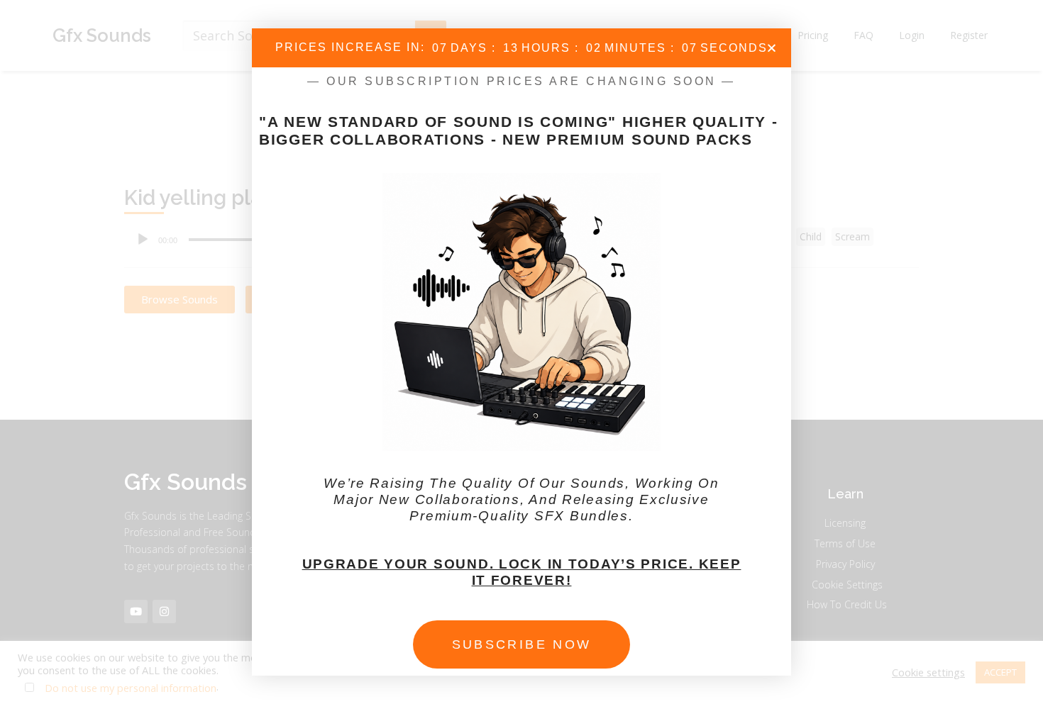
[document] (521, 352)
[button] (771, 48)
